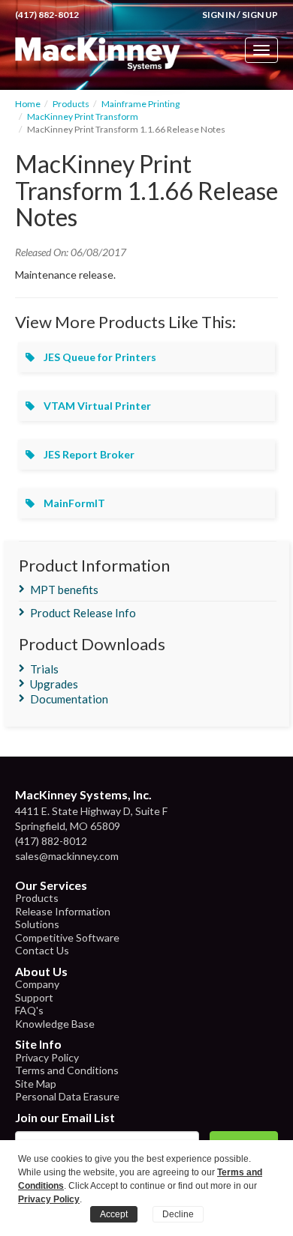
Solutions (37, 924)
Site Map (35, 1083)
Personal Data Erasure (67, 1096)
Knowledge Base (55, 1023)
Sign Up (260, 14)
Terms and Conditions (67, 1070)
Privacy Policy (47, 1057)
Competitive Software (67, 937)
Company (37, 984)
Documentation (69, 699)
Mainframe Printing (140, 103)
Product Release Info (83, 612)
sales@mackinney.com (67, 855)
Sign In (218, 14)
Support (34, 997)
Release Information (62, 911)
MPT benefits (64, 589)
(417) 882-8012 (47, 14)
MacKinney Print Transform (82, 116)
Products (71, 103)
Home (28, 103)
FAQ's (29, 1010)
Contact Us (42, 950)
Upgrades (54, 684)
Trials (44, 669)
